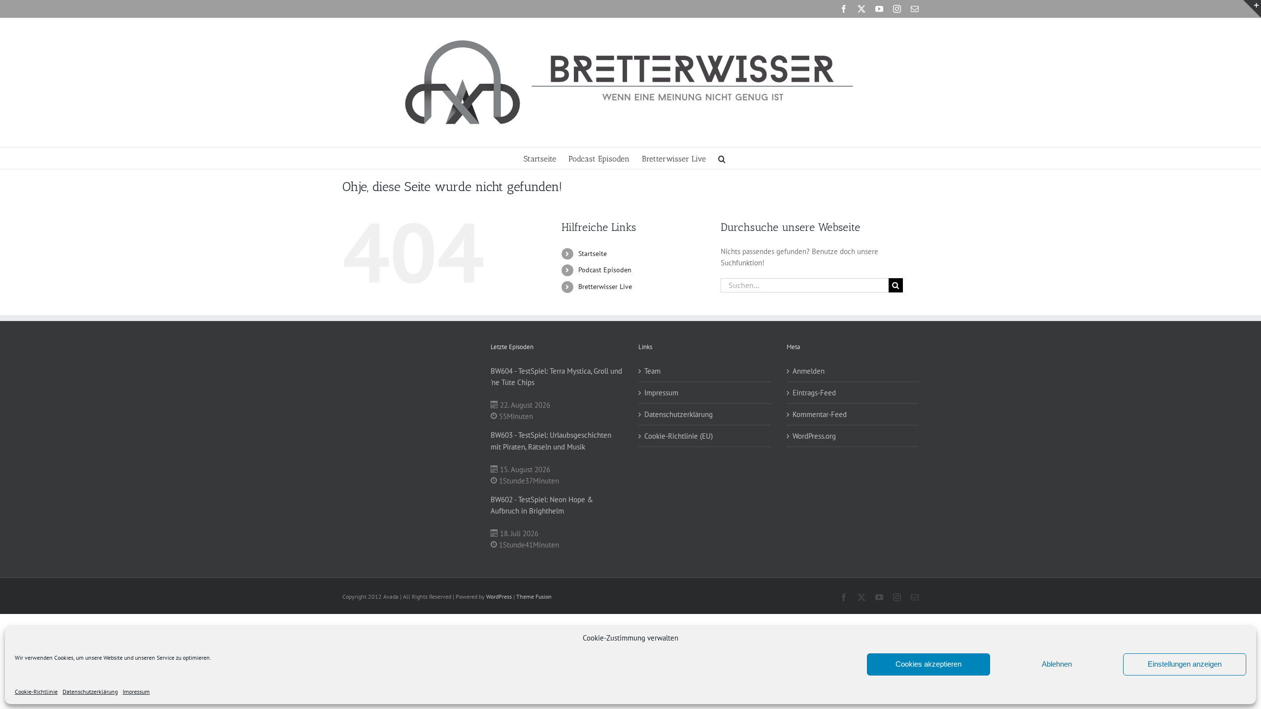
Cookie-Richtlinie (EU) (678, 436)
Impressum (136, 691)
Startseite (592, 253)
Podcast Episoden (604, 269)
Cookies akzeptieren (929, 664)
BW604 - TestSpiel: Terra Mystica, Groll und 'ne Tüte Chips (556, 376)
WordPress (499, 596)
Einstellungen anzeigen (1185, 664)
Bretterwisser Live (605, 286)
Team (652, 371)
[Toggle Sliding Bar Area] (1252, 9)
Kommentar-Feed (820, 414)
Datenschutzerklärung (90, 691)
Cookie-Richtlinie (36, 691)
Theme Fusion (534, 596)
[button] (722, 158)
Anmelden (809, 371)
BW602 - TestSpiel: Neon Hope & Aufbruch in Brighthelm (542, 505)
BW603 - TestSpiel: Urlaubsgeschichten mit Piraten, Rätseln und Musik (551, 440)
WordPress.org (814, 436)
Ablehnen (1057, 664)
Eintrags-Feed (814, 392)
